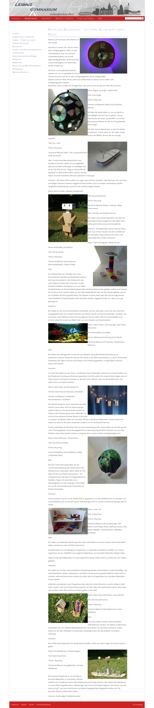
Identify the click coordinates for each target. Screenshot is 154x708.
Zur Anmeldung (138, 705)
